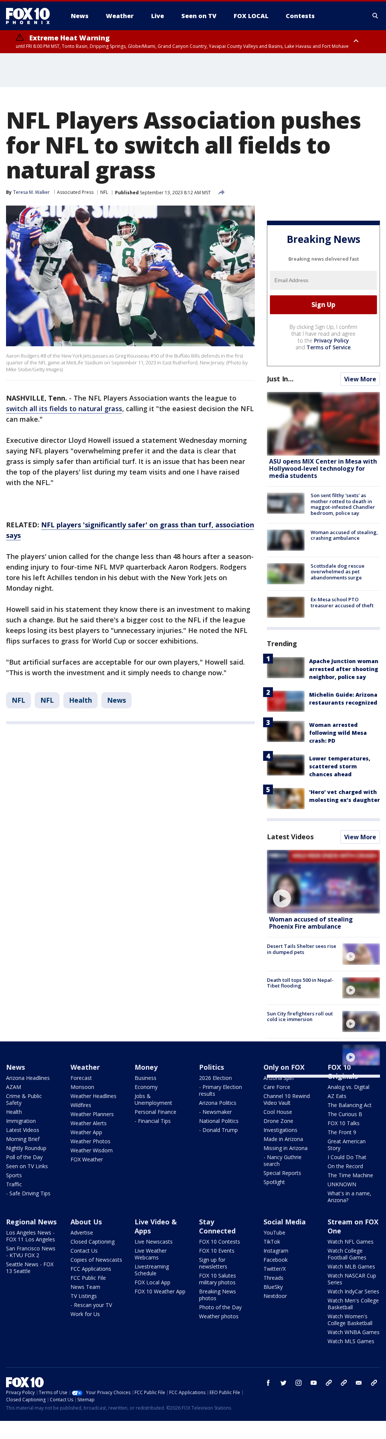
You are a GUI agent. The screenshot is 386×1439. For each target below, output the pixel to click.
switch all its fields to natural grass (64, 408)
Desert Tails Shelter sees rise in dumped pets (301, 949)
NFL (104, 192)
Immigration (21, 1120)
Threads (273, 1277)
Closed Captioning (92, 1241)
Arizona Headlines (28, 1077)
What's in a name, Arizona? (349, 1197)
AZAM (13, 1086)
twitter (283, 1383)
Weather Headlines (93, 1096)
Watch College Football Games (347, 1254)
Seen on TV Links (27, 1166)
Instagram (275, 1250)
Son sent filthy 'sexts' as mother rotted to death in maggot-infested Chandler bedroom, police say (343, 504)
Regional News (31, 1221)
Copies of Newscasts (96, 1259)
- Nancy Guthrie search (282, 1160)
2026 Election (215, 1077)
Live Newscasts (154, 1241)
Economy (146, 1086)
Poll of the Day (24, 1157)
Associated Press (75, 192)
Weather (85, 1067)
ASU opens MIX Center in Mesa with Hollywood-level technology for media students (323, 468)
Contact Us (84, 1250)
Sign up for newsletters (213, 1263)
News (116, 700)
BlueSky (273, 1286)
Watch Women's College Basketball (350, 1320)
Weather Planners (92, 1114)
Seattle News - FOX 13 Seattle (30, 1268)
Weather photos (219, 1316)
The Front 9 (342, 1132)
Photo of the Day (220, 1307)
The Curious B (345, 1114)
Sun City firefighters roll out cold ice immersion (300, 1016)
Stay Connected (217, 1226)
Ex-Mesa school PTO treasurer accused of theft (342, 602)
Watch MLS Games (351, 1341)
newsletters (374, 1383)
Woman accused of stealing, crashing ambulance (344, 535)
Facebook (275, 1259)
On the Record (345, 1166)
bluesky (344, 1383)
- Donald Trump (218, 1129)
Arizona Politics (217, 1102)
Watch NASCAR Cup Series (352, 1279)
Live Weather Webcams (151, 1254)
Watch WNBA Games (354, 1332)
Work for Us (85, 1314)
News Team (85, 1286)
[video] (323, 882)
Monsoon (82, 1086)
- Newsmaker (215, 1111)
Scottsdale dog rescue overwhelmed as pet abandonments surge (338, 571)
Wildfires (80, 1105)
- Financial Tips (153, 1120)
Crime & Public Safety (24, 1099)
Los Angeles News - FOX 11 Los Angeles (30, 1236)
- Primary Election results (220, 1090)
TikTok (271, 1241)
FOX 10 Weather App (160, 1291)
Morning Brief (23, 1139)
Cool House (277, 1111)
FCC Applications (90, 1268)
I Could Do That (347, 1157)
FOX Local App (152, 1282)
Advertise (81, 1232)
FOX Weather (86, 1159)
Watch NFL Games (351, 1241)
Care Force (276, 1086)
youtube (314, 1383)
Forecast (81, 1077)
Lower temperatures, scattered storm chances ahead (339, 766)
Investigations (280, 1129)
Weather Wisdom (91, 1150)
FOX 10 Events (216, 1250)
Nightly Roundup (26, 1148)
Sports (14, 1175)
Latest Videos (290, 836)
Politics (211, 1067)
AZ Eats (337, 1096)
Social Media (284, 1221)
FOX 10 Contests (219, 1241)
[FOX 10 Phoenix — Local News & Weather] (31, 16)
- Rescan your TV (91, 1304)
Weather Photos (90, 1141)
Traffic (14, 1184)
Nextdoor (275, 1295)
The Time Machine (350, 1175)
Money (146, 1067)
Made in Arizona (283, 1139)
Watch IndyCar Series (353, 1291)
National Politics (219, 1120)
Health (80, 700)
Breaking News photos (217, 1295)
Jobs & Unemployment (153, 1099)
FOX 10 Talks (344, 1123)
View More (360, 379)
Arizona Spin (278, 1077)
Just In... (280, 378)
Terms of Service (328, 347)
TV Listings (83, 1295)
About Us (86, 1221)
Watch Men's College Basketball (353, 1304)
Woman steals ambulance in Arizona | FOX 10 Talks (300, 1050)
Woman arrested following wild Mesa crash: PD (338, 732)
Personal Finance (155, 1111)
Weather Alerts (88, 1123)
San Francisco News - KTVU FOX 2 (30, 1252)
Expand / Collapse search (375, 16)
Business (145, 1077)
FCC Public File (88, 1277)
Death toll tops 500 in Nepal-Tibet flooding (300, 983)
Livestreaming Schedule (152, 1270)
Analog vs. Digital (348, 1086)
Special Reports (282, 1172)
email (359, 1383)
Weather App (86, 1132)
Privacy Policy (331, 340)
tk (329, 1383)
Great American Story (347, 1145)
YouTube (274, 1232)
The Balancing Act (350, 1105)
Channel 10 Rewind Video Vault (286, 1099)
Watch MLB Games (351, 1266)
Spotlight (274, 1182)
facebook (268, 1383)
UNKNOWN (342, 1184)
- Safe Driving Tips (28, 1193)
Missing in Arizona (285, 1148)
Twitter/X (274, 1268)
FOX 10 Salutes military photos (217, 1279)
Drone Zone (278, 1120)
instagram (299, 1383)
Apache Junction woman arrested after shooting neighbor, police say (343, 668)
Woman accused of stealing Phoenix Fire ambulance (311, 923)
